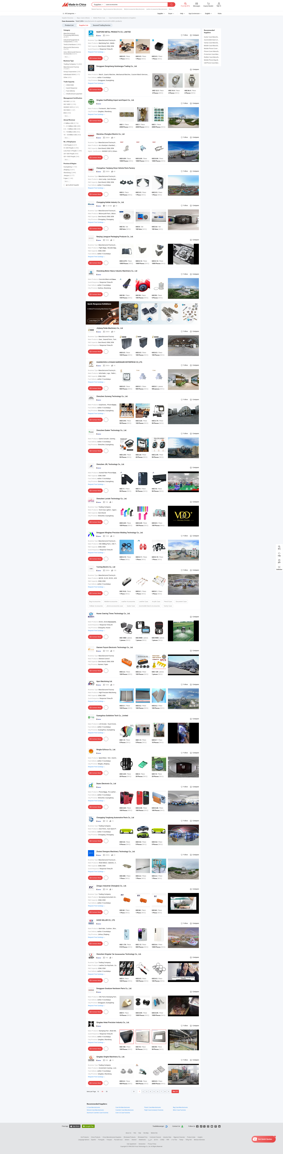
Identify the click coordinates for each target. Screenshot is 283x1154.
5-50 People (70, 145)
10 (98, 1091)
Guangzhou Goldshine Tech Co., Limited (112, 715)
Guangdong (70, 167)
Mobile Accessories (110, 601)
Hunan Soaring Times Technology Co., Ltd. (113, 613)
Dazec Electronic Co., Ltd (106, 783)
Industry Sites (167, 1137)
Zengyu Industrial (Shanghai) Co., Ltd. (111, 886)
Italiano (127, 1139)
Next (174, 1091)
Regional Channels (179, 1137)
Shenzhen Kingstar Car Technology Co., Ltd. (118, 954)
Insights (200, 1137)
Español (93, 1139)
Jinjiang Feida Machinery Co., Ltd (109, 328)
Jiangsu (69, 175)
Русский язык (118, 1139)
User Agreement (131, 1144)
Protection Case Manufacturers (215, 54)
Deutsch (134, 1139)
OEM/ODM (70, 85)
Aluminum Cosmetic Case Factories (97, 1112)
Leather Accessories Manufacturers (156, 9)
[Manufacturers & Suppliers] (74, 4)
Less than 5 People (73, 151)
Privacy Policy (152, 1144)
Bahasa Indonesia (199, 1139)
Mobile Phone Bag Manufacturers (215, 60)
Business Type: (93, 40)
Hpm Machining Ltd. (104, 681)
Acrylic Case (156, 601)
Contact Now (96, 58)
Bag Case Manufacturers (180, 1107)
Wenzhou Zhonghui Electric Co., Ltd (110, 134)
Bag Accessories (94, 601)
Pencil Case (168, 601)
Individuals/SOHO (72, 74)
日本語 (162, 1139)
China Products (95, 1137)
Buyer (170, 13)
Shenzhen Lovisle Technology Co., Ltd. (111, 498)
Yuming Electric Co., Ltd (105, 567)
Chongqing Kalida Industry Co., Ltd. (110, 202)
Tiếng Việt (188, 1139)
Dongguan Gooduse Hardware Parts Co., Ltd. (114, 988)
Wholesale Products (130, 1137)
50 (106, 1091)
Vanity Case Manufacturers (213, 43)
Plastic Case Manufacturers (152, 1107)
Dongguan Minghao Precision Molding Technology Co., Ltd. (119, 532)
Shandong (70, 172)
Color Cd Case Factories (123, 1112)
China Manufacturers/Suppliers (112, 1137)
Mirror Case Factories (179, 1110)
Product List (69, 25)
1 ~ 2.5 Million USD (72, 126)
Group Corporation (72, 72)
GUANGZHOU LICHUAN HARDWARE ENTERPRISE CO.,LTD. (119, 362)
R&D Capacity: (93, 46)
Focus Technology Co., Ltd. (143, 1146)
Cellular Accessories (96, 606)
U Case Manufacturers (93, 1107)
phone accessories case (115, 606)
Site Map (146, 1133)
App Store (74, 1126)
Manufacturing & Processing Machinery (71, 35)
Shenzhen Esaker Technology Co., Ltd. (111, 430)
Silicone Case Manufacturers (95, 1110)
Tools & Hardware (72, 44)
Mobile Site (154, 1133)
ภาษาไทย (174, 1139)
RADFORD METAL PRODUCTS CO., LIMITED (113, 32)
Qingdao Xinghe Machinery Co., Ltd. (110, 1056)
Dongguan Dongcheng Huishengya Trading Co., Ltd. (116, 66)
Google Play (88, 1126)
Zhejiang (69, 170)
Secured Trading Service (101, 25)
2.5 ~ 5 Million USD (72, 129)
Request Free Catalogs (96, 52)
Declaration (142, 1144)
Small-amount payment (74, 94)
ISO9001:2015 (71, 107)
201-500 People (71, 154)
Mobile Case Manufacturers (213, 45)
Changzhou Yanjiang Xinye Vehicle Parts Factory (115, 168)
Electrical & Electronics (71, 48)
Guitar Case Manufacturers (213, 37)
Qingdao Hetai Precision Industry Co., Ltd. (112, 1022)
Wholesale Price (142, 1137)
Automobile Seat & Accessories (149, 606)
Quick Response (71, 88)
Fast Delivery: (92, 77)
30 (102, 1091)
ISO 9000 (69, 110)
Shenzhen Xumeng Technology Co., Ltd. (112, 396)
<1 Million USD (71, 123)
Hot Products (85, 1137)
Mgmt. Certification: (95, 151)
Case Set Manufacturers (123, 1107)
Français (109, 1139)
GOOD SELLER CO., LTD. (105, 920)
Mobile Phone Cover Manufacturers (216, 48)
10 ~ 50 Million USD (72, 135)
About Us (128, 1133)
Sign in (219, 6)
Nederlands (142, 1139)
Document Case (181, 601)
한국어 (156, 1139)
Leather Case (143, 601)
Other (68, 77)
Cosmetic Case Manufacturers (125, 1110)
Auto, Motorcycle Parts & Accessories (72, 53)
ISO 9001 (69, 101)
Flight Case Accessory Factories (153, 1110)
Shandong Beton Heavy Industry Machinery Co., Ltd (116, 271)
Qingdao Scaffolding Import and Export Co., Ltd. (115, 100)
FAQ (135, 1133)
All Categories (69, 13)
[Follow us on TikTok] (201, 1126)
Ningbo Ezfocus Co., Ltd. (106, 749)
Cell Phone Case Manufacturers (215, 63)
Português (101, 1139)
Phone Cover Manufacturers (213, 51)
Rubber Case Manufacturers (213, 57)
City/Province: (93, 80)
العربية (150, 1139)
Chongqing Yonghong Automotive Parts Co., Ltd (115, 817)
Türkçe (181, 1139)
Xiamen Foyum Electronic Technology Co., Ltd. (114, 647)
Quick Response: (93, 49)
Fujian (68, 178)
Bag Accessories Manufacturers (112, 9)
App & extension (194, 13)
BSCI (67, 113)
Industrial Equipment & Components (71, 41)
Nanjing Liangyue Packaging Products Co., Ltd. (114, 236)
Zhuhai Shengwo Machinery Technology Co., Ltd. (115, 851)
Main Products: (93, 43)
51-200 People (71, 148)
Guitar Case (131, 606)
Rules (220, 13)
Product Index (191, 1137)
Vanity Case (168, 606)
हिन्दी (168, 1139)
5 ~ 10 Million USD (72, 132)
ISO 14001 (70, 104)
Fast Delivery (70, 91)
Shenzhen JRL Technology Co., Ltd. (110, 464)
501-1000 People (71, 156)
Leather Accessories (128, 601)
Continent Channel (155, 1137)
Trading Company (73, 64)
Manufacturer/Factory (71, 68)
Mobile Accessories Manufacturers (134, 9)
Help (181, 13)
